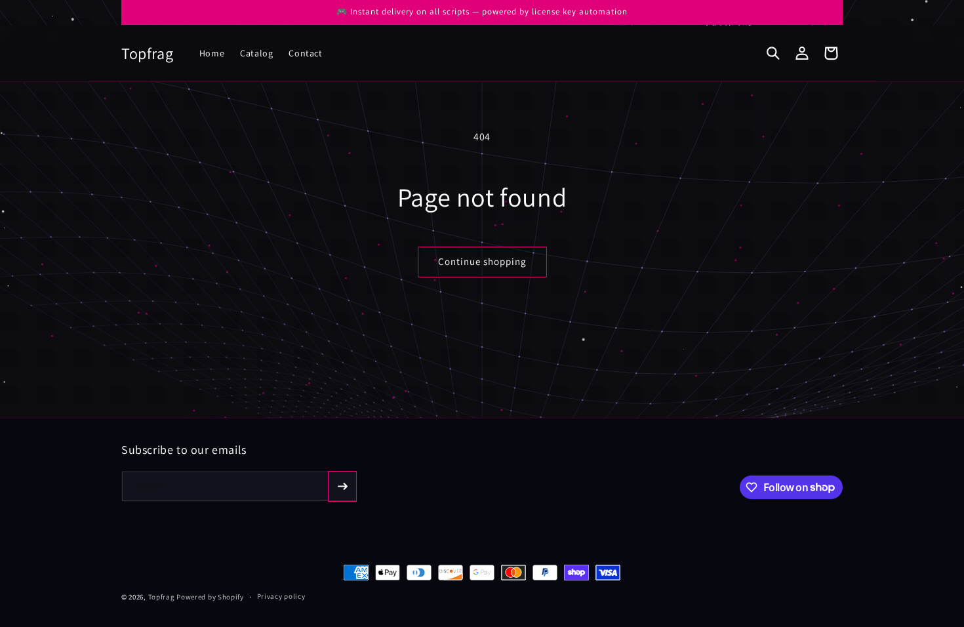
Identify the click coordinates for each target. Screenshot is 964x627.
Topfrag (161, 596)
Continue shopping (482, 261)
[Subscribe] (342, 486)
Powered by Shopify (210, 596)
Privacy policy (281, 596)
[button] (773, 53)
